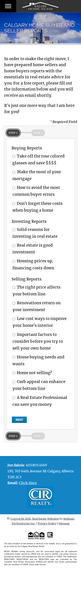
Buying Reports (27, 148)
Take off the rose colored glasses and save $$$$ (38, 159)
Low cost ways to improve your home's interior (39, 322)
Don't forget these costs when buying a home (37, 207)
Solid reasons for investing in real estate (35, 233)
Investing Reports (29, 221)
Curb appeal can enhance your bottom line (38, 385)
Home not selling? (34, 372)
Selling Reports (27, 279)
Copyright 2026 (20, 518)
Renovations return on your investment (36, 306)
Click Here (28, 483)
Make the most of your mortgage (36, 175)
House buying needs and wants (38, 360)
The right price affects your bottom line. (36, 290)
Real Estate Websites (45, 518)
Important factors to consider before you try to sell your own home (37, 341)
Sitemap (64, 523)
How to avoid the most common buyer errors (36, 191)
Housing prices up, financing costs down (33, 264)
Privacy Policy (47, 523)
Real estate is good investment (32, 248)
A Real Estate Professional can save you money (39, 401)
